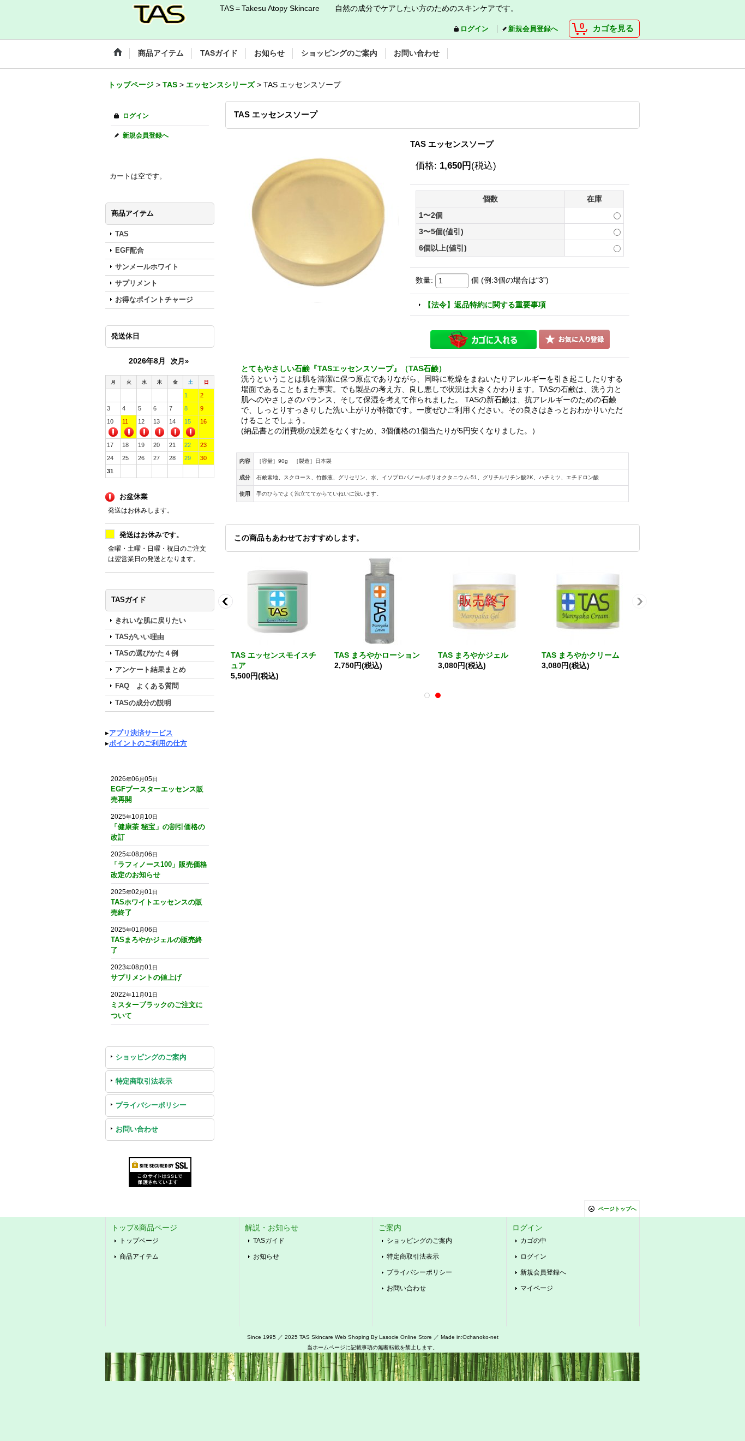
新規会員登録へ (533, 29)
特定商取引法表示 (144, 1081)
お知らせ (266, 1256)
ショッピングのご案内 (151, 1057)
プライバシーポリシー (151, 1105)
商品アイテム (139, 1256)
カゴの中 (533, 1240)
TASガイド (269, 1240)
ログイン (474, 29)
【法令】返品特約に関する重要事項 (485, 305)
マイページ (536, 1288)
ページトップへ (617, 1209)
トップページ (139, 1240)
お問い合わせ (137, 1129)
